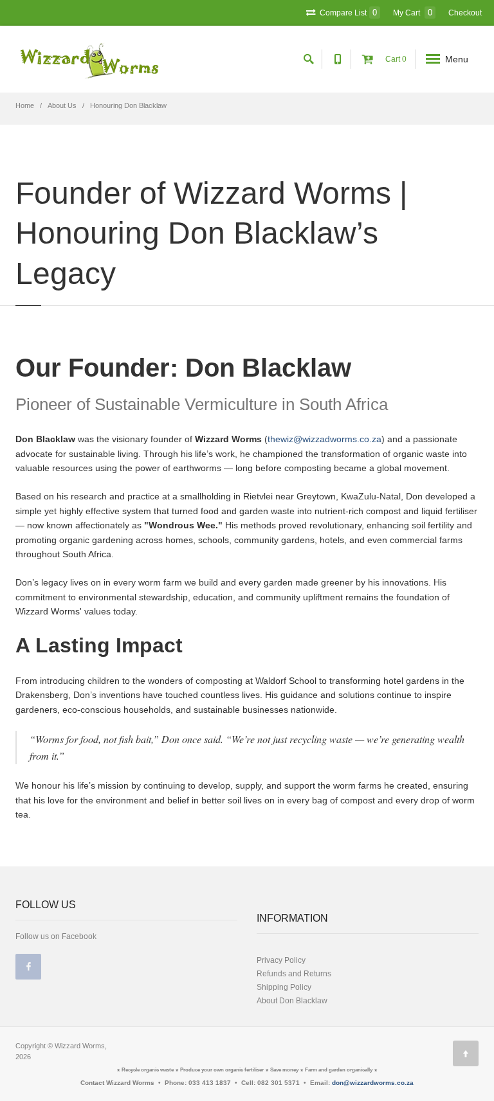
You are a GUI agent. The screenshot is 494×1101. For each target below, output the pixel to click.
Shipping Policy (284, 987)
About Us (62, 105)
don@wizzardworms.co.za (373, 1082)
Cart (395, 59)
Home (24, 105)
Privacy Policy (281, 960)
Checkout (465, 12)
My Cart (412, 12)
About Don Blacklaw (292, 1000)
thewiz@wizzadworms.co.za (324, 439)
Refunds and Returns (294, 973)
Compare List (347, 12)
